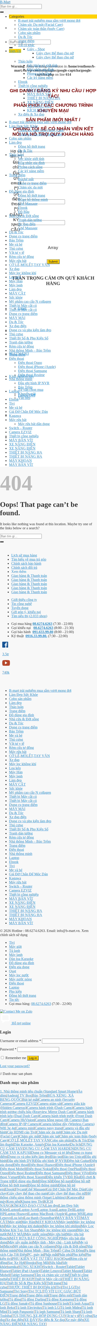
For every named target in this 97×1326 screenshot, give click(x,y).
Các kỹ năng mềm (40, 78)
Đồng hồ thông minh (33, 199)
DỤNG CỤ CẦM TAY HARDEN (48, 1148)
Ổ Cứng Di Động (71, 1250)
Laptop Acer (28, 1210)
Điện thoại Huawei (42, 1165)
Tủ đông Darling (34, 1299)
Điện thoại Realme (31, 375)
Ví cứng (86, 1316)
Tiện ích (49, 1287)
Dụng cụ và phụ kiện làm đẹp (30, 330)
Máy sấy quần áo (20, 1242)
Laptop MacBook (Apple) (47, 1214)
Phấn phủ (65, 1254)
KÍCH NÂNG (37, 110)
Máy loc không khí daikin (23, 1226)
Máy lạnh (16, 285)
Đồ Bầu (23, 212)
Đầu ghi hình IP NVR (33, 383)
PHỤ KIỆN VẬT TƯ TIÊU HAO (37, 1259)
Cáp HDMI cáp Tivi (21, 1132)
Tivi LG (68, 1287)
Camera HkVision (21, 1120)
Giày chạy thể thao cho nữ (55, 53)
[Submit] (2, 12)
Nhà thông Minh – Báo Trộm (30, 350)
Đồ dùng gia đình (21, 191)
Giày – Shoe (36, 49)
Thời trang (53, 1283)
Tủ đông (15, 1299)
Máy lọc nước (19, 975)
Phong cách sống (39, 73)
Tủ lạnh (14, 951)
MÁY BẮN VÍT (39, 94)
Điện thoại (16, 359)
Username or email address (20, 1041)
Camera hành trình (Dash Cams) (50, 1108)
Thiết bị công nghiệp (33, 86)
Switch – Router (20, 428)
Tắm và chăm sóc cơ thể (51, 1275)
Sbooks (30, 1263)
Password (8, 1049)
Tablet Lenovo (51, 1271)
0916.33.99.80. (36, 636)
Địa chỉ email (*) (16, 180)
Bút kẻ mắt (26, 179)
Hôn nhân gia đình (40, 69)
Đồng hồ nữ (81, 1181)
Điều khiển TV (57, 1177)
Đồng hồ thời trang (31, 146)
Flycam (20, 1189)
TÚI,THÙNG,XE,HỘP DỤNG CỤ (38, 1316)
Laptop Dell (26, 395)
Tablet (70, 1267)
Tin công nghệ (21, 604)
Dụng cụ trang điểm (32, 183)
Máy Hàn (16, 281)
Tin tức (14, 1000)
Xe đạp (14, 269)
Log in (33, 1058)
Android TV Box (19, 1095)
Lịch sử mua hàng (24, 555)
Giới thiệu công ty (24, 600)
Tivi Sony (21, 1291)
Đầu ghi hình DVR (21, 1161)
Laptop (14, 391)
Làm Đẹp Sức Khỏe (23, 126)
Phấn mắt (50, 1254)
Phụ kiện (15, 991)
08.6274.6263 (42, 624)
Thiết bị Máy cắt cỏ (23, 305)
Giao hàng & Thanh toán (29, 576)
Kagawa (15, 416)
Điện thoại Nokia (39, 1169)
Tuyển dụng (19, 608)
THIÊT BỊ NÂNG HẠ (43, 98)
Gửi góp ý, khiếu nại (26, 612)
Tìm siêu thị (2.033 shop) (29, 616)
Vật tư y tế (16, 252)
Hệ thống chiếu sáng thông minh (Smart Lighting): (45, 1195)
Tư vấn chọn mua (30, 390)
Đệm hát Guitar (78, 1161)
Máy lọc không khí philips (61, 1226)
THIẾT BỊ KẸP (21, 1279)
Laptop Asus (47, 1210)
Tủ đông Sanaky (17, 1303)
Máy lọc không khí (22, 273)
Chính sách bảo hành (26, 563)
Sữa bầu (55, 1263)
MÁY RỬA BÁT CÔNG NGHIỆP (35, 1238)
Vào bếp (24, 398)
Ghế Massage (27, 204)
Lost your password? (15, 1066)
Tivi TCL (35, 1291)
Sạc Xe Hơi (16, 1263)
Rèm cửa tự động (21, 257)
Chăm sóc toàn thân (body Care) (41, 29)
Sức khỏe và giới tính (42, 65)
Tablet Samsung (22, 1275)
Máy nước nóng (20, 979)
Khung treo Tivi (32, 1201)
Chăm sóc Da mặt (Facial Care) (40, 25)
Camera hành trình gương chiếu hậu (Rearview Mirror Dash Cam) (46, 1110)
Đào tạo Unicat (73, 1157)
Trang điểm (26, 41)
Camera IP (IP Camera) (23, 1124)
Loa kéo (15, 277)
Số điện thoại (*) (16, 201)
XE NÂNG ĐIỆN (40, 102)
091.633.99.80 (42, 632)
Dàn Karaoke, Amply (29, 1144)
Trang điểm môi (60, 1295)
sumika (13, 1267)
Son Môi (43, 1263)
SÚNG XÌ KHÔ (30, 1267)
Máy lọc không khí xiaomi (58, 1230)
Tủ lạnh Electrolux (28, 1307)
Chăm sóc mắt (29, 1136)
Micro (8, 1246)
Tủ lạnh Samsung (47, 1312)
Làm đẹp (15, 142)
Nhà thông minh (20, 379)
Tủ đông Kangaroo (60, 1299)
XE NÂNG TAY (39, 106)
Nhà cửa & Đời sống (24, 216)
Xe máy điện (74, 1320)
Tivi (12, 403)
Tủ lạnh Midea (70, 1307)
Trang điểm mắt (37, 1295)
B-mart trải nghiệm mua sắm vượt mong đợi (49, 20)
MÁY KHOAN (38, 90)
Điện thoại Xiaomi (32, 1177)
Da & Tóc (25, 37)
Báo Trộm (16, 240)
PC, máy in (35, 1254)
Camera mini (25, 1128)
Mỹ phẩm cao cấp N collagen (30, 301)
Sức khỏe (16, 297)
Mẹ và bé (15, 244)
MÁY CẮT (17, 293)
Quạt (12, 971)
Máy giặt (15, 947)
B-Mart (5, 2)
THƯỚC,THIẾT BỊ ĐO (25, 1287)
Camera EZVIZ (20, 432)
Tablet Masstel (72, 1271)
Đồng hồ (45, 1181)
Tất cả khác (26, 45)
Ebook (23, 82)
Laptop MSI (75, 1214)
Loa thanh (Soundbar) (39, 1218)
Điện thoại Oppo (30, 363)
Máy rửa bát (17, 261)
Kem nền (13, 1201)
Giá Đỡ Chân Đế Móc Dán (28, 412)
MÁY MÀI (17, 318)
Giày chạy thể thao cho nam (27, 1193)
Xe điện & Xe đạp (31, 114)
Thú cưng (16, 248)
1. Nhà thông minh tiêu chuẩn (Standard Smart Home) (38, 1091)
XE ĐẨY (31, 1320)
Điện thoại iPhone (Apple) (37, 367)
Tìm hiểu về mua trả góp (28, 559)
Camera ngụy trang (48, 1128)
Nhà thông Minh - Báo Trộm (37, 1250)
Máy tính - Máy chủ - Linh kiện (55, 1242)
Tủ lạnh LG (51, 1307)
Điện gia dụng (19, 967)
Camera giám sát (49, 1104)
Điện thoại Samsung (32, 371)
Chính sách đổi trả (24, 567)
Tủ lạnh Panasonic (20, 1312)
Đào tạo (56, 1157)
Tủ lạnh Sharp (70, 1312)
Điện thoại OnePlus (66, 1169)
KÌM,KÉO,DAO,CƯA (28, 1205)
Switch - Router (54, 1267)
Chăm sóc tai (49, 1136)
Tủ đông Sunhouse (43, 1303)
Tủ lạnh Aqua (79, 1303)
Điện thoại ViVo (77, 1173)
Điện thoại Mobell (13, 1169)
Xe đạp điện (26, 224)
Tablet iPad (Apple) (26, 1271)
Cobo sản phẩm (29, 33)
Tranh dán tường (30, 220)
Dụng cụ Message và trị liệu (51, 1152)
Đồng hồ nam (62, 1181)
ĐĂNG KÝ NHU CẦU (16, 222)
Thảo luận (25, 61)
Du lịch (75, 1144)
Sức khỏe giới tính (31, 159)
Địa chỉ (16, 164)
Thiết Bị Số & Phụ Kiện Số (28, 338)
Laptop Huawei (16, 1214)
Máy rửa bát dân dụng (34, 424)
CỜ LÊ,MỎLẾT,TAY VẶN (29, 265)
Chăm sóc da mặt (30, 187)
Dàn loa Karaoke (21, 959)
